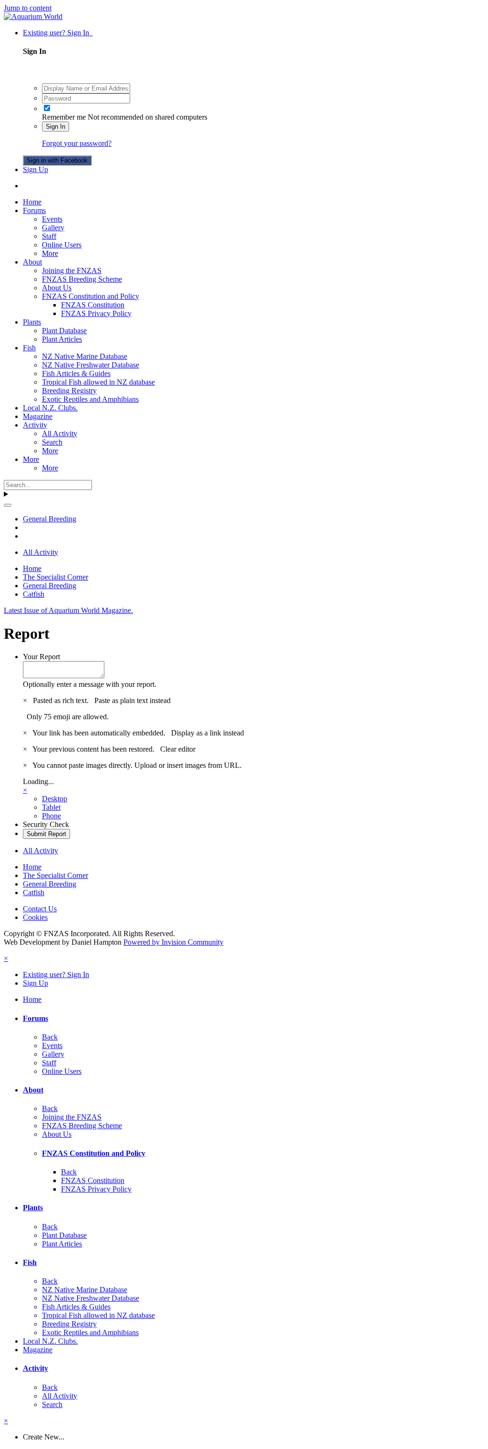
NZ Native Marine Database (84, 356)
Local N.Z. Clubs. (50, 408)
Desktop (54, 799)
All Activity (59, 433)
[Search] (7, 505)
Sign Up (35, 169)
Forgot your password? (77, 143)
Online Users (61, 245)
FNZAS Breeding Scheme (82, 279)
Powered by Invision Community (173, 942)
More (50, 253)
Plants (32, 322)
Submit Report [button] (46, 833)
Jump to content (27, 8)
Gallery (53, 228)
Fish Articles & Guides (76, 373)
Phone (51, 816)
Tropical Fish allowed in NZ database (98, 382)
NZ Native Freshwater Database (90, 365)
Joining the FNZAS (72, 270)
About (32, 262)
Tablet (51, 807)
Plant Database (64, 331)
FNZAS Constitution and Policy (90, 296)
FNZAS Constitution (92, 305)
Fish (29, 348)
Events (52, 219)
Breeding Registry (69, 391)
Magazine (37, 416)
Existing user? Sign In (58, 33)
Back (50, 1037)
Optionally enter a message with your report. (89, 684)
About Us (56, 288)
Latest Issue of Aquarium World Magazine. (68, 610)
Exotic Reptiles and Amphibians (90, 399)
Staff (49, 236)
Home (32, 202)
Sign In (55, 126)
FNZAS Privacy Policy (96, 313)
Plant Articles (62, 339)
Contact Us (40, 909)
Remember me (64, 117)
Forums (34, 210)
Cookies (35, 917)
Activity (35, 425)
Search (52, 442)
